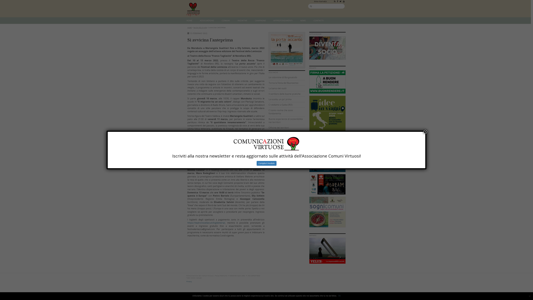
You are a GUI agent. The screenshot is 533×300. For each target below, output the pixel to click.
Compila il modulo (266, 163)
